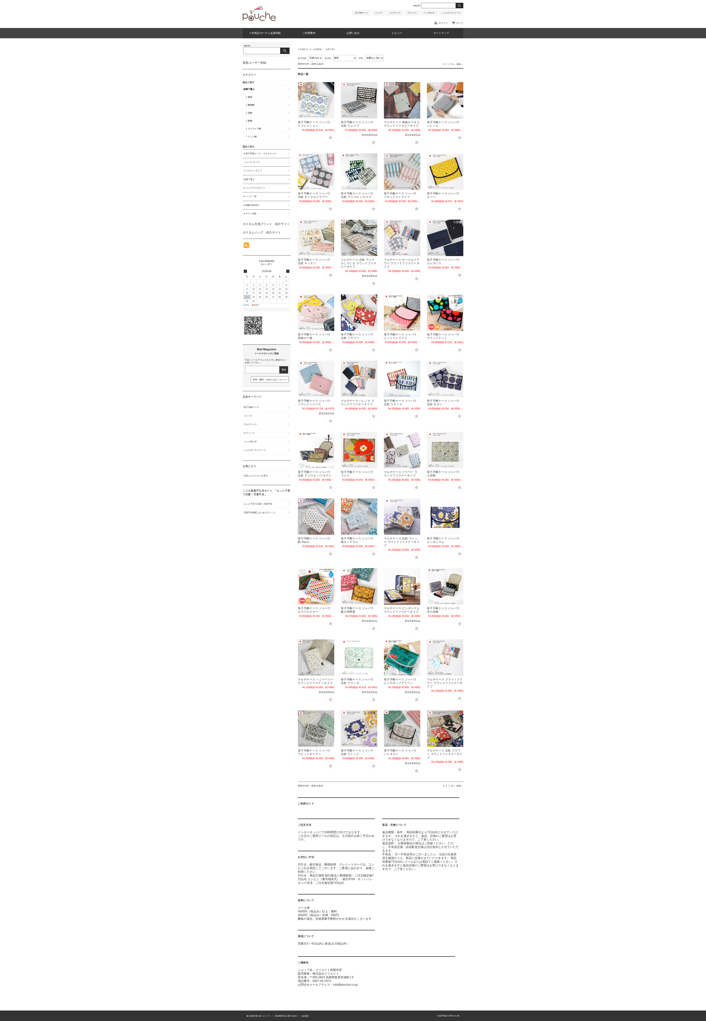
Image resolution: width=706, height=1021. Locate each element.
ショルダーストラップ (451, 13)
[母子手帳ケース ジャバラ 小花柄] (445, 450)
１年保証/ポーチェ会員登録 (265, 33)
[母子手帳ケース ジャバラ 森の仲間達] (359, 586)
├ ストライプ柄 (253, 128)
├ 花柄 (249, 113)
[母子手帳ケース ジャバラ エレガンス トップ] (445, 238)
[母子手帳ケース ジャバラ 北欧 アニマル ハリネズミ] (316, 450)
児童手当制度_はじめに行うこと (260, 512)
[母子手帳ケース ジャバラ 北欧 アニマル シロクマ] (359, 171)
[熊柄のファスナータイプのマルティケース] (359, 238)
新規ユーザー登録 (254, 62)
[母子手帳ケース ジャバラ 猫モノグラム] (359, 516)
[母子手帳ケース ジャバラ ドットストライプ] (402, 312)
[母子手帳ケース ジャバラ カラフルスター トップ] (316, 586)
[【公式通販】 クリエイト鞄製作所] (259, 20)
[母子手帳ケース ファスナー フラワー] (402, 450)
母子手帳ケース (361, 13)
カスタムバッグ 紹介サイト (262, 232)
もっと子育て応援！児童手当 (258, 504)
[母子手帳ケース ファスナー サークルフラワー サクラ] (402, 238)
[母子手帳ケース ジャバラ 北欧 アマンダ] (359, 657)
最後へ (460, 64)
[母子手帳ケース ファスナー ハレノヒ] (359, 379)
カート (459, 23)
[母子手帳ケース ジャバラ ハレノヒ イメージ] (445, 100)
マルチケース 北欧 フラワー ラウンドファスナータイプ (445, 754)
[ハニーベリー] (316, 657)
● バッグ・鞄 (250, 196)
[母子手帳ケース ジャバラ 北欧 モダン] (445, 379)
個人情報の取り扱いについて (258, 1016)
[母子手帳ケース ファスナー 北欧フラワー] (445, 728)
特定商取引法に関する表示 (286, 1016)
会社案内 (305, 1016)
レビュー (397, 33)
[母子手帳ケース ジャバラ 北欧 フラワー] (359, 312)
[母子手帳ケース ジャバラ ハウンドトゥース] (316, 379)
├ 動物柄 (250, 105)
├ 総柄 (249, 120)
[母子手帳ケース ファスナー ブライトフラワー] (445, 657)
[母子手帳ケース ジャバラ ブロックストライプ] (402, 171)
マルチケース (394, 13)
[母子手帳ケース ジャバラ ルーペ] (445, 171)
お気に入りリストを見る (256, 475)
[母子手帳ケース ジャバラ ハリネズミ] (402, 728)
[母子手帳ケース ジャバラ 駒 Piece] (316, 516)
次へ (453, 64)
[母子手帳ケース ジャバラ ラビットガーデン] (316, 728)
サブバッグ (412, 13)
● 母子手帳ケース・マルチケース (260, 153)
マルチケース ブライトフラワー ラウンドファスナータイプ (445, 683)
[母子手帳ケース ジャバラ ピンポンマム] (445, 516)
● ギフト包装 (250, 213)
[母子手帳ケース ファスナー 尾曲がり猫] (402, 100)
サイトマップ (441, 33)
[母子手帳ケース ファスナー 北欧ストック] (402, 516)
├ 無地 (249, 97)
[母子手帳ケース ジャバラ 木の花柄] (445, 586)
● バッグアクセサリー (254, 188)
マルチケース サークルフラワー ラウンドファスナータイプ (402, 263)
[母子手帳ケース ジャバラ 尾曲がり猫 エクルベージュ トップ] (316, 312)
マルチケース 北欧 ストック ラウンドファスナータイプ (402, 542)
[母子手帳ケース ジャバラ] (359, 450)
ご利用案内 (308, 33)
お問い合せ (353, 33)
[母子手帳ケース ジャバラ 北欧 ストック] (359, 728)
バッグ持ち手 (429, 13)
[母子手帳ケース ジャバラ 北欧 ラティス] (402, 379)
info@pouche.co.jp (345, 984)
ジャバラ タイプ (252, 162)
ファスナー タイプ (253, 170)
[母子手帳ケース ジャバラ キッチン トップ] (316, 238)
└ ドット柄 (251, 136)
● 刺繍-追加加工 (251, 205)
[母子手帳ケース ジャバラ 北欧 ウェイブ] (359, 100)
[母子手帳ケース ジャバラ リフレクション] (316, 100)
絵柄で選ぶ (249, 89)
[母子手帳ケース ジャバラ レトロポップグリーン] (402, 657)
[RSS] (246, 246)
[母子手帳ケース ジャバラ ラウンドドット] (445, 312)
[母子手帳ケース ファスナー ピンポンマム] (402, 586)
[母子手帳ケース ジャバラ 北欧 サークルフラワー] (316, 171)
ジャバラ (378, 13)
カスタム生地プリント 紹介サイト (266, 224)
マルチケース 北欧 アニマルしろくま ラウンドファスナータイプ (359, 263)
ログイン (443, 23)
